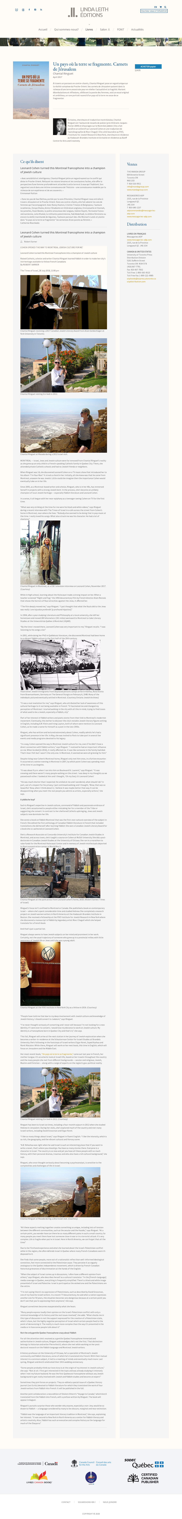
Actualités (137, 29)
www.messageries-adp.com (139, 216)
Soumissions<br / (87, 1502)
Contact (66, 1502)
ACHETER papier (148, 66)
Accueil (43, 29)
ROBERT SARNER (31, 264)
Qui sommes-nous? (66, 29)
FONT (120, 29)
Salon (105, 29)
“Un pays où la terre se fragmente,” (57, 1054)
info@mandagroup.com (138, 186)
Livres (89, 29)
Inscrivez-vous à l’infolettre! (154, 10)
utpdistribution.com (136, 281)
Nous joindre (110, 1502)
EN (155, 7)
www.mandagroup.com (137, 189)
